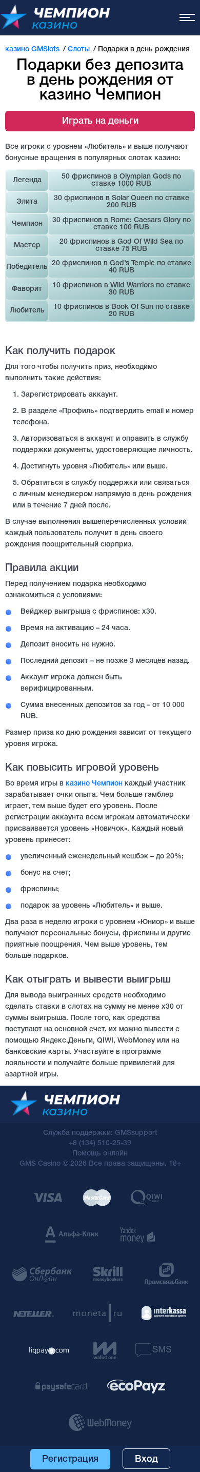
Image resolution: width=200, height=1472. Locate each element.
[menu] (187, 18)
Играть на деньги (100, 121)
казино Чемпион (94, 783)
